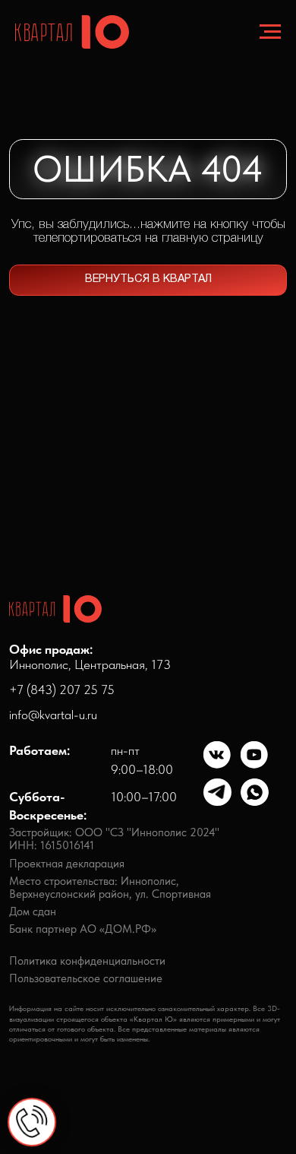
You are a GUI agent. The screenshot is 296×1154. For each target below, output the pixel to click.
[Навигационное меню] (270, 32)
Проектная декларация (66, 863)
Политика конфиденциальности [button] (87, 961)
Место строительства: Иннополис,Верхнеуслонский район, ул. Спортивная (110, 887)
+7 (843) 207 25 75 (62, 689)
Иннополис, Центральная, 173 (90, 657)
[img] (217, 755)
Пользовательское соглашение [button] (85, 978)
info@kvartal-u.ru (53, 714)
